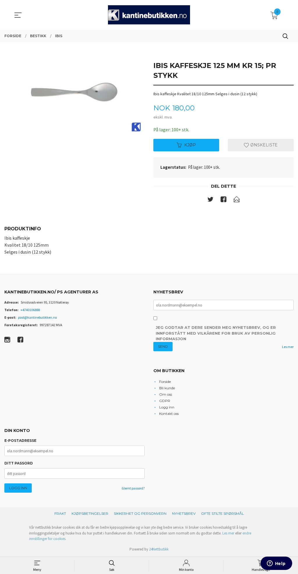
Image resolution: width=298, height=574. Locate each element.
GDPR (164, 401)
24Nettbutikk (158, 549)
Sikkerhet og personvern (140, 513)
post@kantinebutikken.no (37, 317)
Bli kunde (167, 388)
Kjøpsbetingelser (90, 513)
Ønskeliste (263, 145)
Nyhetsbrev (184, 513)
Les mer (288, 347)
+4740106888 (30, 310)
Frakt (60, 513)
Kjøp (190, 145)
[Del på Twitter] (210, 200)
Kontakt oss (169, 413)
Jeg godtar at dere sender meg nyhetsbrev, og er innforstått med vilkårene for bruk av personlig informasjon (216, 333)
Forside (165, 381)
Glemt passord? (133, 488)
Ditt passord (18, 463)
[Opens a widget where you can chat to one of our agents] (276, 564)
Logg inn (166, 407)
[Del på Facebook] (223, 200)
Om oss (165, 394)
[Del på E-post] (236, 200)
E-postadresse (20, 440)
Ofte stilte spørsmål (222, 513)
